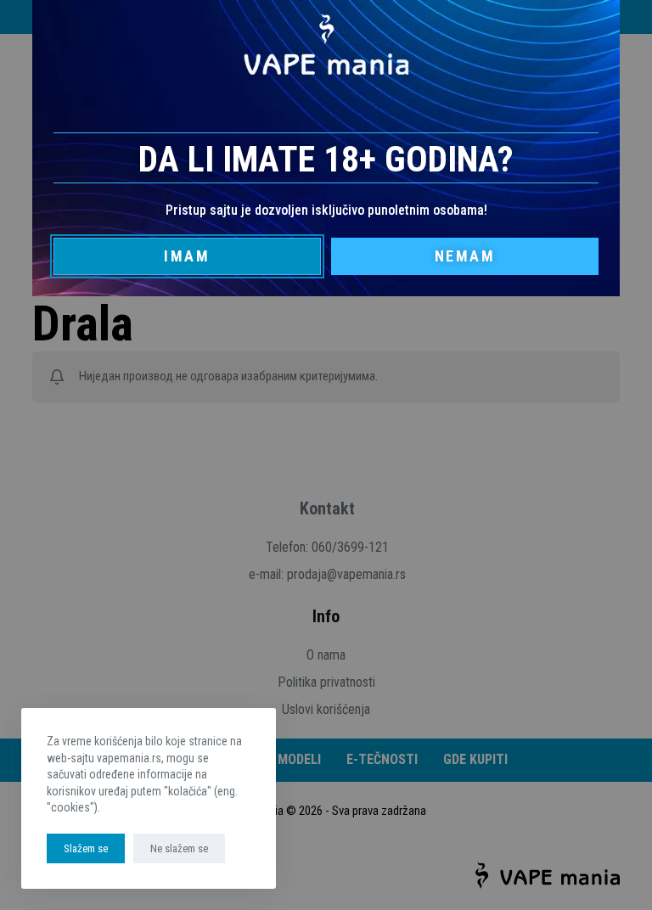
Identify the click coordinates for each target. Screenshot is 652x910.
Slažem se (86, 848)
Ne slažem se (179, 848)
